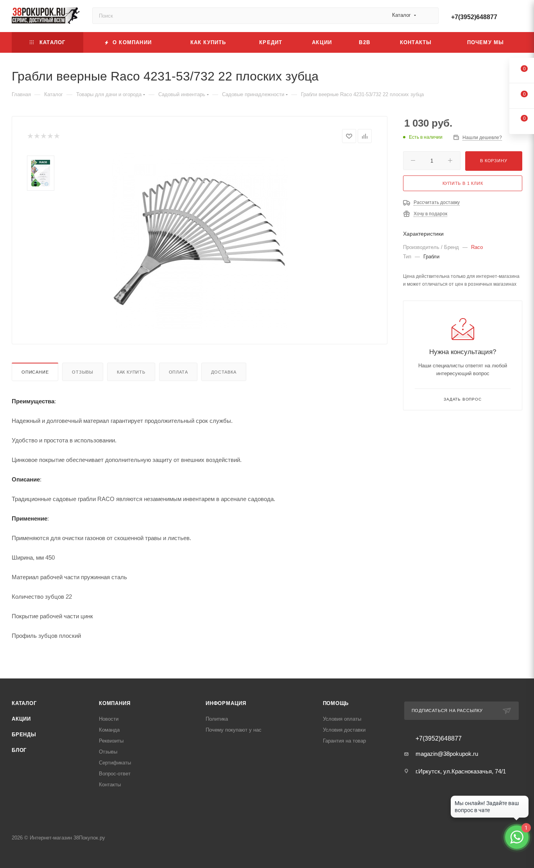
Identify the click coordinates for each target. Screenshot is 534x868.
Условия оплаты (342, 719)
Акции (21, 719)
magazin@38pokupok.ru (447, 753)
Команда (109, 730)
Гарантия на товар (344, 741)
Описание (35, 372)
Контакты (110, 784)
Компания (114, 703)
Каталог (24, 703)
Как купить (131, 372)
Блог (19, 750)
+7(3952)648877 (474, 17)
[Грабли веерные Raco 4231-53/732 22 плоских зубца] (200, 241)
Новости (108, 719)
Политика (217, 719)
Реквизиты (111, 741)
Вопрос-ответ (115, 774)
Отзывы (82, 372)
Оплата (178, 372)
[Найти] (429, 15)
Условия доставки (344, 730)
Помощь (336, 703)
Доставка (223, 372)
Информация (226, 703)
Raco (477, 247)
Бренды (24, 734)
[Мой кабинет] (518, 17)
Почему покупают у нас (234, 730)
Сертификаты (115, 763)
